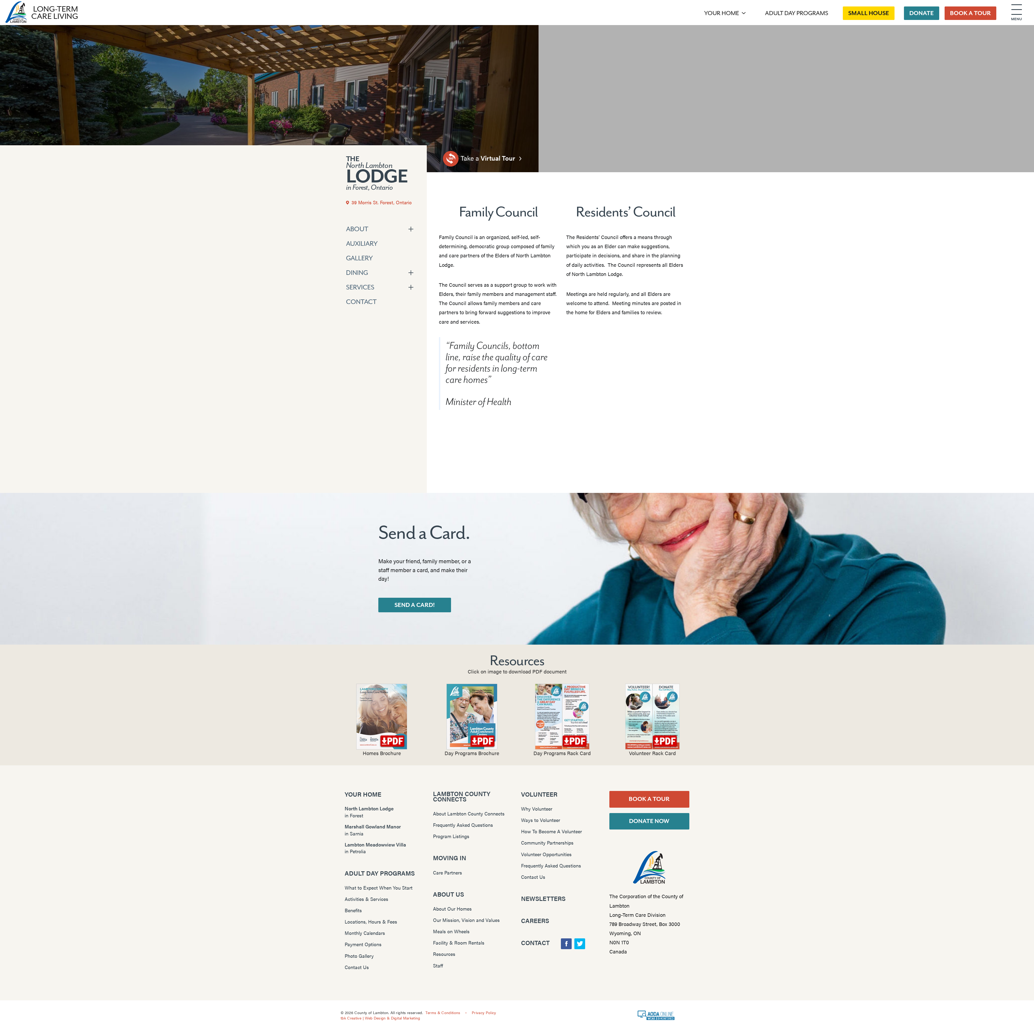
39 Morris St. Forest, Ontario (381, 202)
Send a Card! (414, 605)
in (369, 812)
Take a (487, 158)
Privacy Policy (484, 1012)
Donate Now (649, 821)
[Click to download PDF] (381, 716)
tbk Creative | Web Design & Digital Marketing (380, 1018)
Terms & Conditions (442, 1012)
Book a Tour (649, 799)
